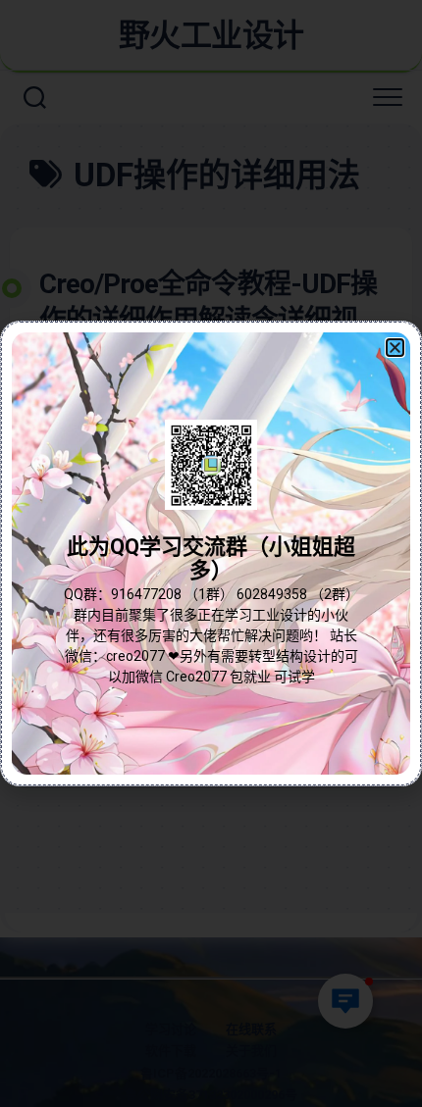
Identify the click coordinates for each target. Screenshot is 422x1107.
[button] (395, 347)
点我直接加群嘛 (211, 596)
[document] (211, 553)
